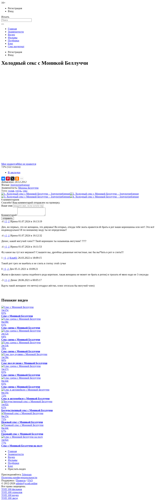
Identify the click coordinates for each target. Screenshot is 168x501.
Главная (12, 28)
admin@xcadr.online (26, 483)
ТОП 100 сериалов (11, 492)
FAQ (30, 480)
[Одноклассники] (17, 179)
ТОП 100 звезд (9, 498)
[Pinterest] (8, 179)
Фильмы (12, 37)
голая (11, 190)
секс (25, 190)
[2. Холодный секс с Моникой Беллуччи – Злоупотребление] (104, 193)
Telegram (27, 474)
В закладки (14, 172)
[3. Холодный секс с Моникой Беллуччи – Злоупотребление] (35, 196)
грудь (18, 190)
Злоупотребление (20, 184)
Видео (11, 34)
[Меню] (2, 24)
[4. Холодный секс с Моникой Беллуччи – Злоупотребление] (104, 196)
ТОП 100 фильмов (11, 489)
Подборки (13, 40)
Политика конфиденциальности (19, 477)
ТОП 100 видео (10, 495)
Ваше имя (6, 205)
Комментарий (9, 215)
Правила (21, 480)
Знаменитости (16, 31)
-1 (9, 221)
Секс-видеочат (16, 46)
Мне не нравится (26, 164)
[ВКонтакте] (3, 179)
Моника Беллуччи (28, 187)
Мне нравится (9, 164)
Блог (10, 43)
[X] (12, 179)
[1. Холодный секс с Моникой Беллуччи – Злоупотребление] (35, 193)
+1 (5, 221)
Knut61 (13, 257)
